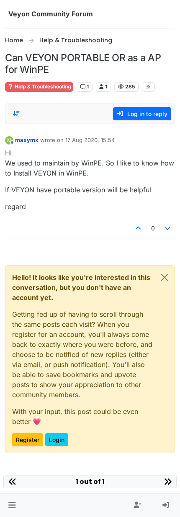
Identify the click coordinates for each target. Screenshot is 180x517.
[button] (12, 505)
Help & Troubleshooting (42, 86)
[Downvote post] (167, 228)
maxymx (27, 140)
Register (27, 439)
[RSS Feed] (148, 86)
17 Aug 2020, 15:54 (90, 140)
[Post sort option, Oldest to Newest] (16, 114)
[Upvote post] (138, 228)
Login (56, 439)
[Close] (164, 277)
